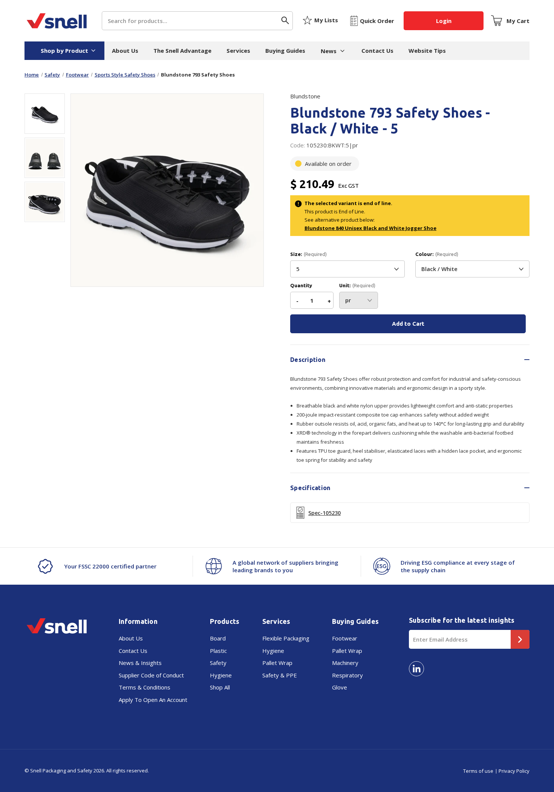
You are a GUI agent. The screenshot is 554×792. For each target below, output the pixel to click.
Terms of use (478, 770)
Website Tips (427, 50)
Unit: (357, 285)
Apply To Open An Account (153, 699)
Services (238, 50)
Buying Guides (285, 50)
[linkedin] (416, 668)
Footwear (344, 638)
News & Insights (140, 662)
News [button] (329, 51)
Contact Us (377, 50)
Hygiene (221, 675)
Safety (218, 662)
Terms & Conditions (144, 687)
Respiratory (347, 675)
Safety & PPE (279, 675)
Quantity (301, 285)
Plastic (218, 650)
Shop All (220, 687)
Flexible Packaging (285, 638)
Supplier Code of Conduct (151, 675)
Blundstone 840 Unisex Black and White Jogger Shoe (370, 228)
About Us (125, 50)
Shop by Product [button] (64, 50)
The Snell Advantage (182, 50)
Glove (339, 687)
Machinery (345, 662)
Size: (308, 254)
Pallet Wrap (277, 662)
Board (218, 638)
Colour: (436, 254)
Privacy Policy (514, 770)
